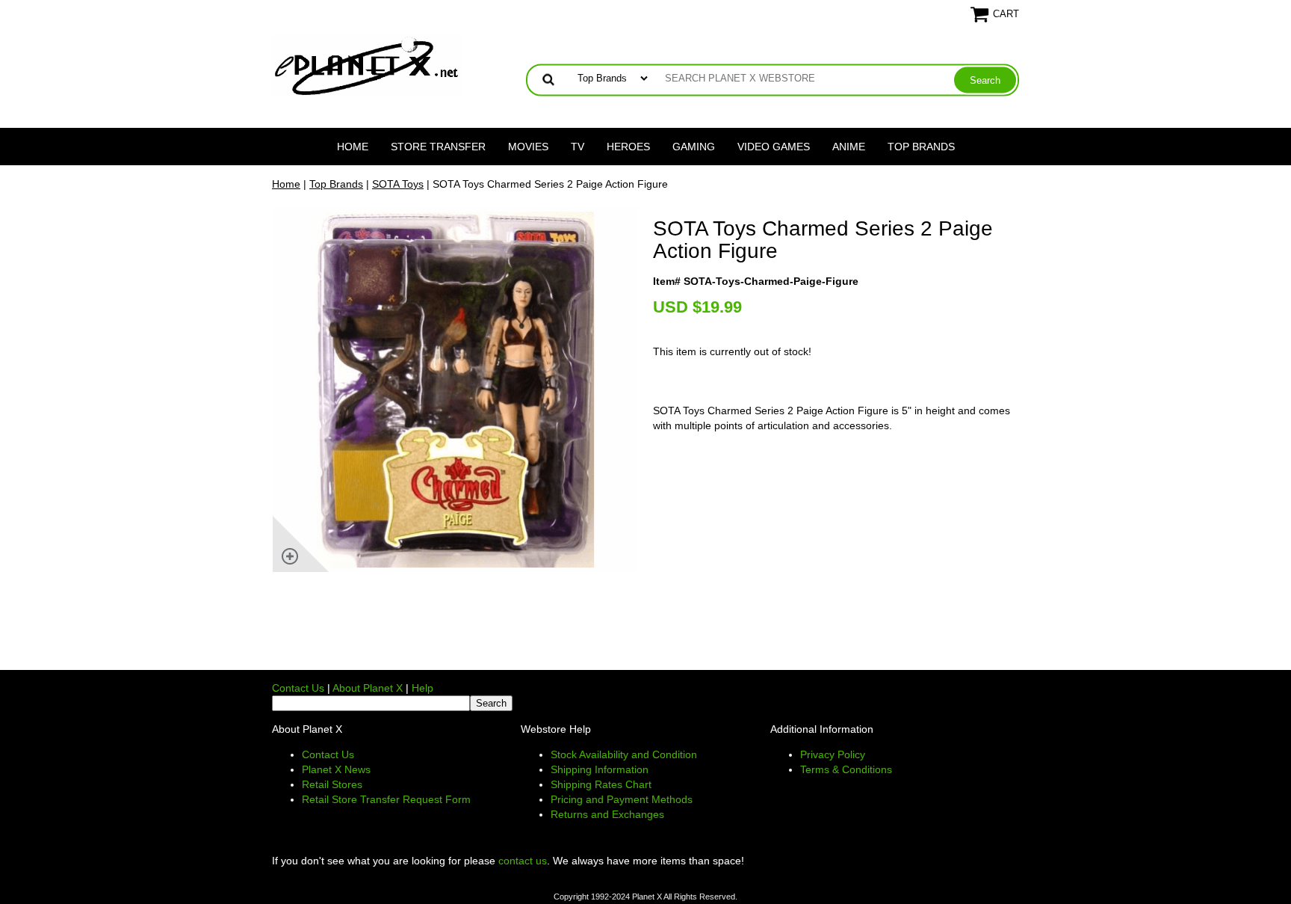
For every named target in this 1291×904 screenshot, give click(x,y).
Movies (528, 147)
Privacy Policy (832, 754)
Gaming (693, 147)
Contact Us (298, 688)
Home (352, 147)
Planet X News (336, 769)
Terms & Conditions (846, 769)
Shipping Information (599, 769)
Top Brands (921, 147)
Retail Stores (332, 784)
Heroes (628, 147)
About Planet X (367, 688)
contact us (522, 861)
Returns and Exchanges (607, 814)
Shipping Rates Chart (601, 784)
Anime (848, 147)
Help (422, 688)
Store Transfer (438, 147)
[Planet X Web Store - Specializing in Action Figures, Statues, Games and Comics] (367, 64)
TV (577, 147)
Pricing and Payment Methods (622, 799)
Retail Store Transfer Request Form (386, 799)
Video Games (773, 147)
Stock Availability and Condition (624, 754)
